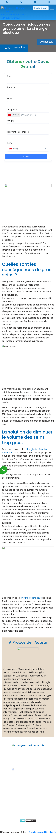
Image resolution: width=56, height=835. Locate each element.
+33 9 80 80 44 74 (30, 755)
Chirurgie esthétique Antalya (28, 807)
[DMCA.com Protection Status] (28, 821)
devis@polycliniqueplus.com (28, 777)
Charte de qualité (38, 832)
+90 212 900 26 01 (30, 764)
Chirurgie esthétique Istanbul (28, 812)
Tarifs (53, 832)
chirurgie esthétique (31, 597)
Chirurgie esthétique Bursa (28, 793)
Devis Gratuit (40, 8)
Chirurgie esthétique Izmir (28, 802)
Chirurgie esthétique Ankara (28, 798)
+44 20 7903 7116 (30, 760)
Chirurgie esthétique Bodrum (28, 816)
